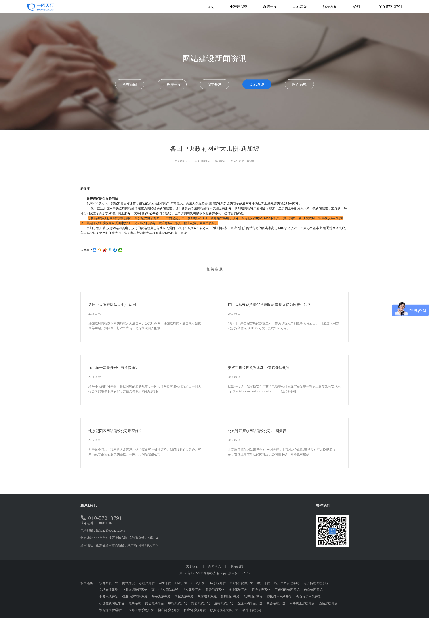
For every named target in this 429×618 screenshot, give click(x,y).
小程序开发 (172, 84)
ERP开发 (181, 583)
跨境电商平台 (154, 603)
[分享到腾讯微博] (110, 250)
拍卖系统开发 (200, 603)
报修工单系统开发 (141, 610)
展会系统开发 (276, 603)
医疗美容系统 (261, 590)
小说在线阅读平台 (111, 603)
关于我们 (192, 566)
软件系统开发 (108, 583)
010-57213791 (390, 6)
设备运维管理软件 (111, 610)
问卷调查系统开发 (302, 603)
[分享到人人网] (115, 250)
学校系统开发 (161, 596)
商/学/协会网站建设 (164, 590)
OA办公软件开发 (241, 583)
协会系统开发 (192, 590)
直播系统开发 (223, 603)
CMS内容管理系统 (134, 596)
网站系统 (257, 84)
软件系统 (299, 84)
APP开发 (214, 84)
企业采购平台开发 (249, 603)
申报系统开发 (177, 603)
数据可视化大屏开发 (224, 610)
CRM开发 (197, 583)
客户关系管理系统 (286, 583)
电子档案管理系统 (315, 583)
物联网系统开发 (169, 610)
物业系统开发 (238, 590)
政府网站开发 (230, 596)
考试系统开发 (184, 596)
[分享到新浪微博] (105, 250)
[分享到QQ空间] (100, 250)
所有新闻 (129, 84)
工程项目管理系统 (287, 590)
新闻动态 (214, 566)
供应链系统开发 (195, 610)
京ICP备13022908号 (192, 573)
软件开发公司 (251, 610)
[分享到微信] (120, 250)
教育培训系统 (207, 596)
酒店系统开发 (328, 603)
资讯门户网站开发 (279, 596)
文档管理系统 (108, 590)
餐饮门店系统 (215, 590)
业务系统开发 (108, 596)
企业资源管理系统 (134, 590)
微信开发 (263, 583)
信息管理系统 (313, 590)
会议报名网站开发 (308, 596)
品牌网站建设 (253, 596)
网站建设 (128, 583)
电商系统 (134, 603)
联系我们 (237, 566)
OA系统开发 (217, 583)
